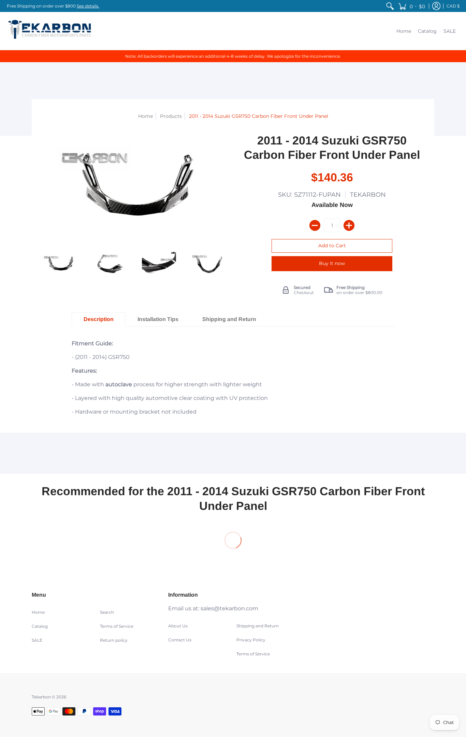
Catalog (40, 626)
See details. (88, 6)
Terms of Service (116, 626)
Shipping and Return (257, 625)
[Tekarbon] (49, 31)
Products (171, 116)
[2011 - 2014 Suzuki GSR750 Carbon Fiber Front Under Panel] (60, 263)
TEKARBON (368, 194)
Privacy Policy (250, 639)
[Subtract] (314, 225)
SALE (37, 640)
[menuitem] (390, 6)
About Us (178, 625)
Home (145, 116)
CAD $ (453, 6)
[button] (411, 6)
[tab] (99, 319)
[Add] (349, 225)
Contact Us (179, 639)
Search (107, 612)
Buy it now (332, 263)
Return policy (114, 640)
